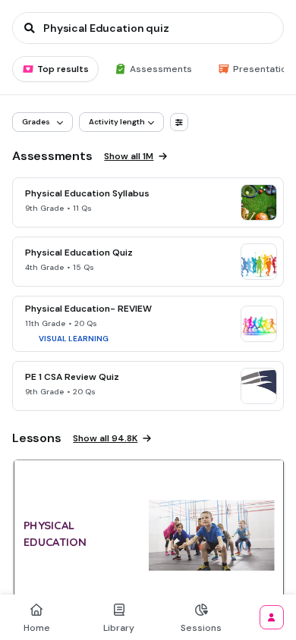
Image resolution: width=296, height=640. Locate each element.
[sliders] (179, 122)
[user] (272, 617)
